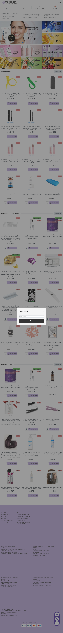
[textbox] (31, 317)
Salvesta (31, 321)
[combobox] (31, 317)
